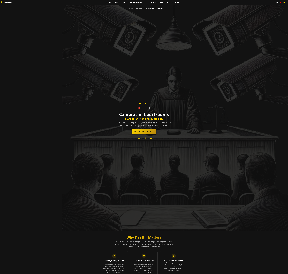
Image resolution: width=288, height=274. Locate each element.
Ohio (146, 8)
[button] (120, 2)
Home (126, 8)
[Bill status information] (149, 108)
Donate (284, 2)
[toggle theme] (277, 2)
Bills (132, 8)
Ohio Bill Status (145, 103)
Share (140, 138)
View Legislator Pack (144, 132)
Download (150, 138)
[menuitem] (110, 2)
